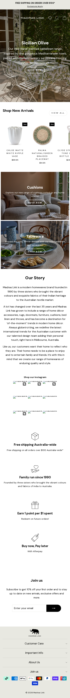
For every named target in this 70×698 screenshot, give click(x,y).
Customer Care (34, 643)
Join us (34, 671)
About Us (34, 662)
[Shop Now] (35, 196)
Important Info (34, 653)
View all (58, 113)
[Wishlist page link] (50, 18)
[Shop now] (35, 245)
